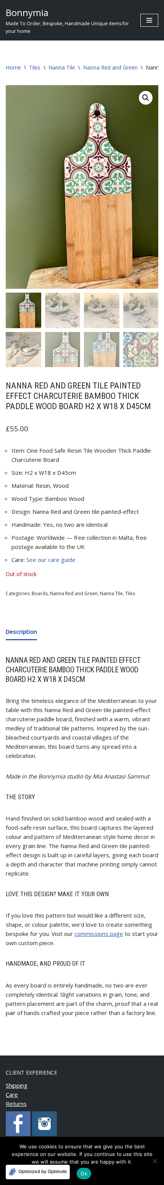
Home (13, 67)
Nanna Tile (61, 67)
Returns (16, 1103)
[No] (154, 1161)
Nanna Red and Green (110, 67)
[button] (146, 98)
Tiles (34, 67)
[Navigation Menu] (149, 20)
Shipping (16, 1085)
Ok (83, 1173)
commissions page (98, 933)
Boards (40, 593)
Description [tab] (21, 631)
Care (12, 1094)
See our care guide (51, 559)
